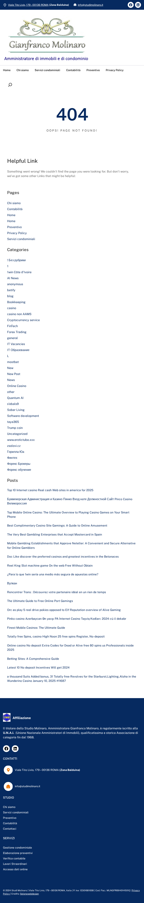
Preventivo (14, 227)
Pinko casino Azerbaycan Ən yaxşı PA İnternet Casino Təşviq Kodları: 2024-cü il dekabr (66, 618)
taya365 (13, 422)
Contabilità (14, 209)
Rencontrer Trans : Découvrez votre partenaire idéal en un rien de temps (56, 592)
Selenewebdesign (29, 894)
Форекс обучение (19, 470)
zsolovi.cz (14, 446)
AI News (13, 278)
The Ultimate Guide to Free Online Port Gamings (40, 601)
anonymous (15, 284)
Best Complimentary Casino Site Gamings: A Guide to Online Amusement (57, 525)
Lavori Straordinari (15, 863)
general (12, 338)
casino (11, 308)
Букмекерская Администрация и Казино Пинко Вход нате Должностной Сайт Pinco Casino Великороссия (69, 501)
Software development (23, 416)
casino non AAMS (19, 314)
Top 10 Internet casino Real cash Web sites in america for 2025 (50, 490)
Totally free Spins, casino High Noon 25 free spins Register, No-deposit (56, 636)
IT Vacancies (16, 344)
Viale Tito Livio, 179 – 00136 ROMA (28, 4)
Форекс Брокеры (18, 464)
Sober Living (16, 410)
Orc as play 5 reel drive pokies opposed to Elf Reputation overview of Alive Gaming (64, 610)
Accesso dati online (15, 869)
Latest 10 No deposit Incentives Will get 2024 (38, 667)
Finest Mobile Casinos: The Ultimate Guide (36, 627)
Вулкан (12, 583)
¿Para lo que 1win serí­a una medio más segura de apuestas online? (52, 574)
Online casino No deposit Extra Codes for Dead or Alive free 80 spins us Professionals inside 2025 (70, 648)
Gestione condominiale (17, 847)
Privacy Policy (17, 233)
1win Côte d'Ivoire (19, 272)
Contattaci (9, 828)
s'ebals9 (13, 404)
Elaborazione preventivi (18, 853)
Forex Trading (16, 332)
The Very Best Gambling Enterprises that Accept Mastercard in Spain (54, 534)
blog (10, 296)
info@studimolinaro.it (90, 4)
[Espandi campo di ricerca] (11, 84)
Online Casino (16, 386)
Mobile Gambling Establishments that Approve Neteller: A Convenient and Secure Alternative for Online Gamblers (71, 545)
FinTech (12, 326)
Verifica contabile (14, 858)
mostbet (13, 362)
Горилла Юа (15, 452)
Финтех (12, 458)
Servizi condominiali (21, 239)
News (11, 380)
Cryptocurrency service (23, 320)
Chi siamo (14, 203)
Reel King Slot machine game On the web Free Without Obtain (50, 565)
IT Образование (18, 350)
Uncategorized (17, 434)
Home (11, 215)
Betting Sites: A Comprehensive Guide (33, 659)
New (10, 368)
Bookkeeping (16, 302)
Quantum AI (15, 398)
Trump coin (15, 428)
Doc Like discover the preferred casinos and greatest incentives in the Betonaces (63, 556)
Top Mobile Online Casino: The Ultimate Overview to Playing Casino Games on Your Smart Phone (68, 514)
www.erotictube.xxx (21, 440)
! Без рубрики (16, 260)
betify (11, 290)
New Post (13, 374)
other (10, 392)
